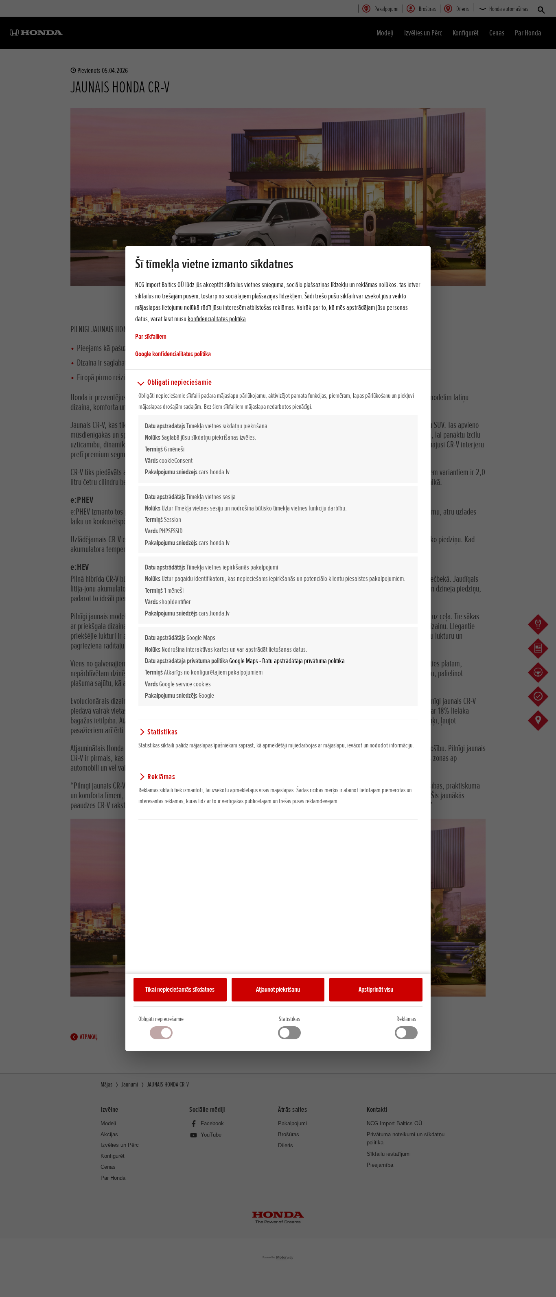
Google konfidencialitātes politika (173, 353)
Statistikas (289, 1019)
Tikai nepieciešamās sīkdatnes (180, 989)
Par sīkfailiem (150, 336)
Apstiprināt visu (376, 989)
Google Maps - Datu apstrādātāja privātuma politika (287, 660)
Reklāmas (406, 1019)
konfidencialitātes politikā (217, 318)
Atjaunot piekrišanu (278, 989)
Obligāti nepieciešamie (161, 1019)
